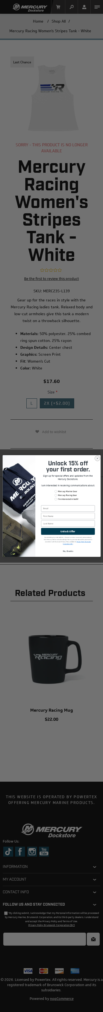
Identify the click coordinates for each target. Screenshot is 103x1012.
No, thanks (68, 551)
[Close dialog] (97, 458)
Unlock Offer (67, 531)
